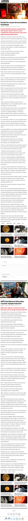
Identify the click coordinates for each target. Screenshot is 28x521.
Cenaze (2, 223)
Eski (6, 471)
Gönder (4, 276)
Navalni (18, 223)
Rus (22, 223)
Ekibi (14, 223)
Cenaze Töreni (8, 223)
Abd (2, 471)
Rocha (13, 471)
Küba (9, 471)
